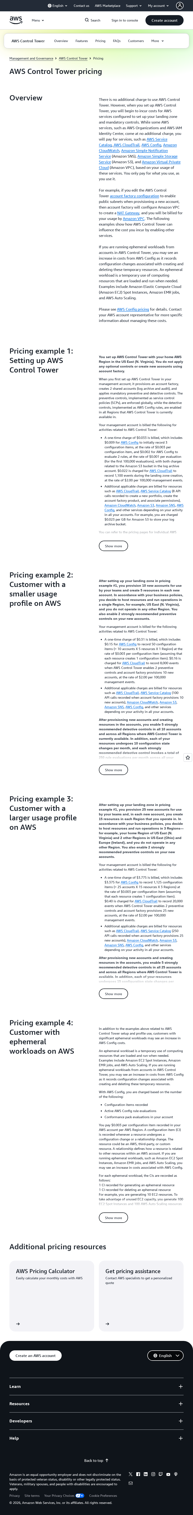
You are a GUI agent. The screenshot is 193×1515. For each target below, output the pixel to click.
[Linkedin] (146, 1474)
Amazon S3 (145, 505)
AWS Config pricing (133, 309)
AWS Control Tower (73, 58)
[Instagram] (153, 1474)
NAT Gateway (128, 212)
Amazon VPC (134, 218)
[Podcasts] (176, 1474)
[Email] (131, 1483)
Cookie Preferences (103, 1496)
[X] (131, 1474)
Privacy (14, 1496)
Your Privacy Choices (59, 1496)
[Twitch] (161, 1474)
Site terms (32, 1496)
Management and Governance (31, 58)
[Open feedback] (188, 757)
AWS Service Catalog (156, 491)
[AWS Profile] (180, 5)
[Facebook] (138, 1474)
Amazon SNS (165, 505)
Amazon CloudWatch (120, 505)
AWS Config (151, 144)
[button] (164, 20)
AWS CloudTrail (126, 144)
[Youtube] (168, 1474)
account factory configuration (134, 195)
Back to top (93, 1460)
